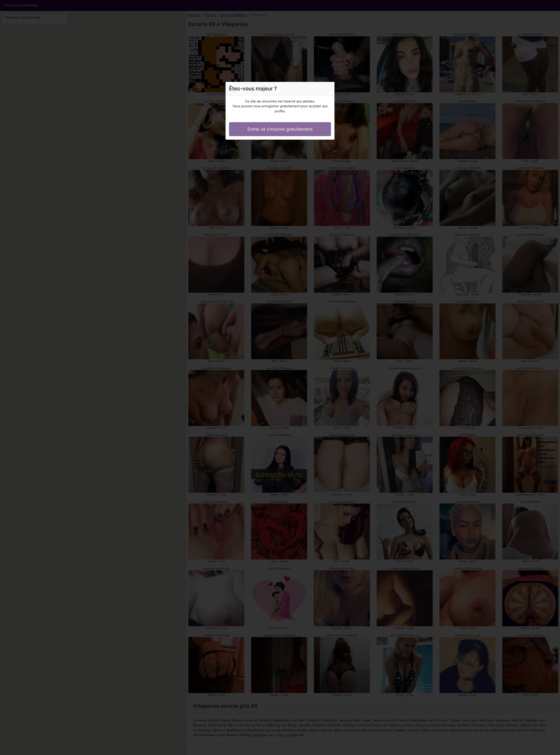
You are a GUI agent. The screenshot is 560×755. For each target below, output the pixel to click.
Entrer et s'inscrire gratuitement (280, 129)
